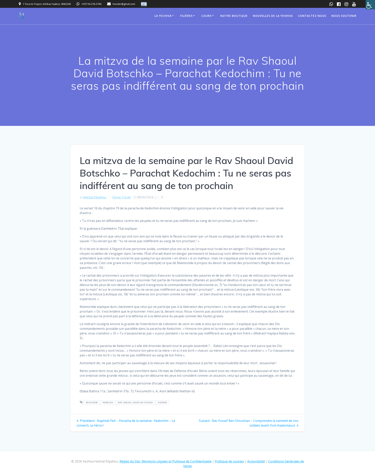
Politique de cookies (229, 461)
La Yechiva (162, 16)
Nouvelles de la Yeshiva (273, 16)
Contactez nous (312, 16)
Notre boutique (234, 16)
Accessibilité (256, 461)
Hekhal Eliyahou (94, 197)
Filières (186, 16)
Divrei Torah (121, 197)
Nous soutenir (343, 16)
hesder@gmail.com (124, 4)
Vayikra (162, 402)
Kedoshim (92, 402)
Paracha (108, 402)
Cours (206, 16)
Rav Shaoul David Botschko (135, 402)
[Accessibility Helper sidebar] (370, 4)
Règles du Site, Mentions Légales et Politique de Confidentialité (166, 461)
